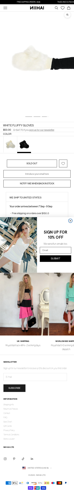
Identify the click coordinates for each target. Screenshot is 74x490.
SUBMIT (55, 258)
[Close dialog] (70, 221)
